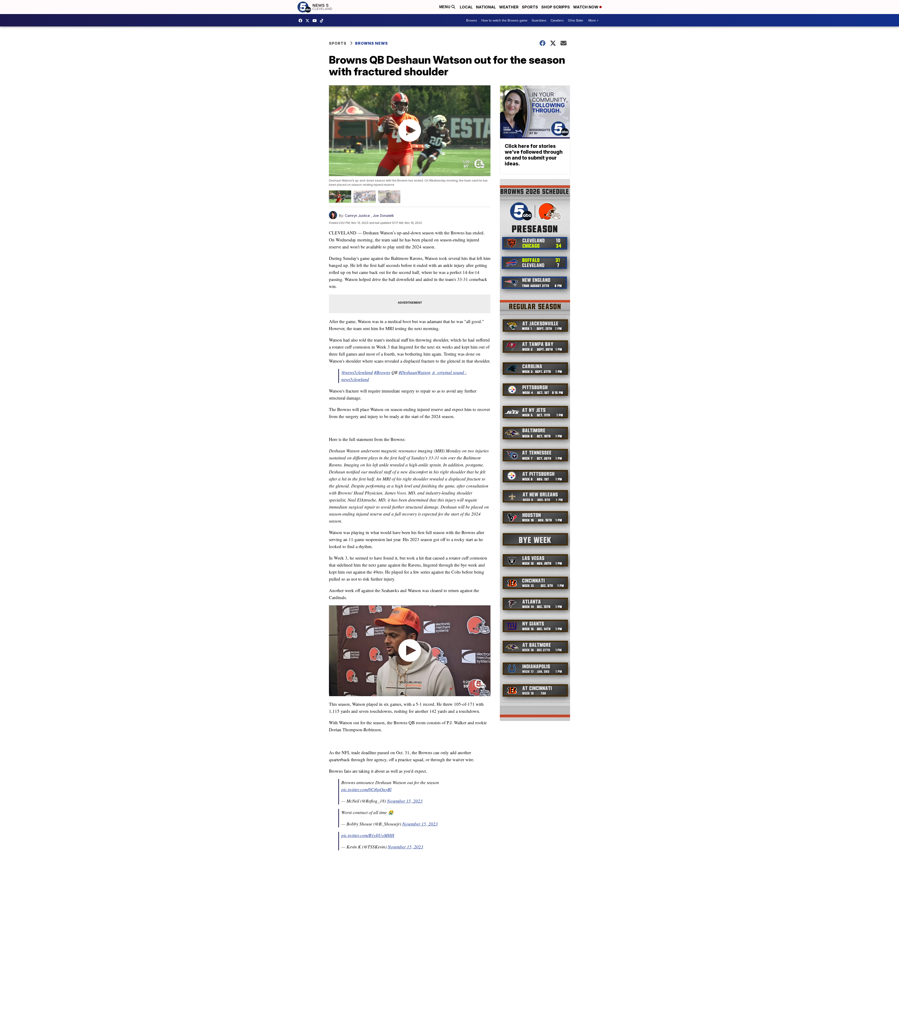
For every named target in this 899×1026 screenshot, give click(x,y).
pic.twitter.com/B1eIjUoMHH (367, 835)
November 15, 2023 (405, 801)
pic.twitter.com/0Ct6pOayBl (366, 789)
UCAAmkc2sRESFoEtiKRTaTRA (316, 20)
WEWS (309, 20)
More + (593, 20)
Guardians (539, 20)
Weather (509, 7)
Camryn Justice (357, 215)
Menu (445, 7)
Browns (471, 20)
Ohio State (575, 20)
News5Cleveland (301, 20)
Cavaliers (557, 20)
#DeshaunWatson (415, 372)
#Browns (382, 372)
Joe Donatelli (383, 215)
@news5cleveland (323, 20)
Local (466, 7)
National (486, 7)
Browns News (371, 43)
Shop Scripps (555, 7)
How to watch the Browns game (504, 20)
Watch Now (586, 7)
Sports (530, 7)
